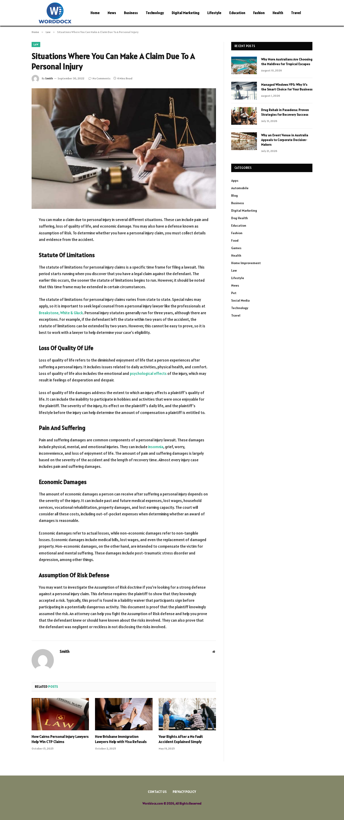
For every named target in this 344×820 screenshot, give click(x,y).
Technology (155, 13)
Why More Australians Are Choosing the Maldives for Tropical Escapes (286, 61)
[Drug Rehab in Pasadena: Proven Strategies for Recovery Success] (244, 116)
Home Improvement (246, 263)
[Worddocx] (55, 13)
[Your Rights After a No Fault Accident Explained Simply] (187, 714)
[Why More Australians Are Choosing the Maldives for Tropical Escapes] (244, 65)
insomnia (155, 446)
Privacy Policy (184, 792)
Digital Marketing (185, 13)
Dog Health (239, 218)
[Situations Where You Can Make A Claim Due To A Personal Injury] (124, 148)
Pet (233, 293)
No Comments (101, 78)
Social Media (240, 300)
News (112, 13)
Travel (296, 13)
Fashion (259, 13)
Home (95, 13)
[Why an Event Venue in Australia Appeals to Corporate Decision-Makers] (244, 141)
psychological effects (148, 373)
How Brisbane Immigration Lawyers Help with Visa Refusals (121, 739)
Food (234, 240)
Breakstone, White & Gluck (61, 312)
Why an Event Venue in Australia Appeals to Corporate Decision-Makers (284, 140)
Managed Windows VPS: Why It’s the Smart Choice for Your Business (286, 86)
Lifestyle (214, 13)
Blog (234, 195)
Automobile (240, 188)
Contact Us (157, 792)
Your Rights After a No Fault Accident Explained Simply (181, 739)
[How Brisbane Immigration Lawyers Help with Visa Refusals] (123, 714)
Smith (49, 78)
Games (236, 248)
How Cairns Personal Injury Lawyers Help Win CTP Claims (60, 739)
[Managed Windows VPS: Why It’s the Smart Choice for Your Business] (244, 91)
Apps (234, 180)
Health (278, 13)
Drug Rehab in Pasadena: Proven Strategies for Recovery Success (285, 112)
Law (35, 44)
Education (237, 13)
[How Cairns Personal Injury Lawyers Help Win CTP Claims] (60, 714)
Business (131, 13)
